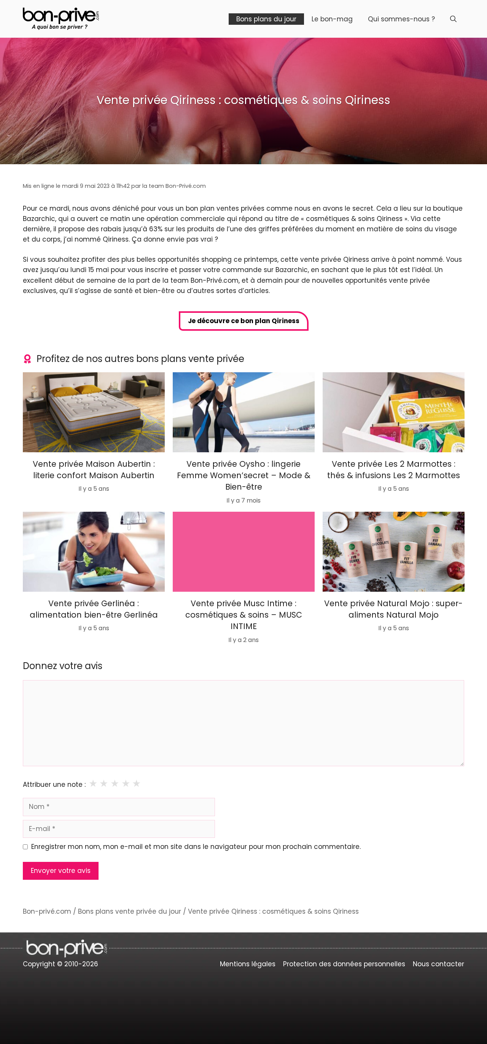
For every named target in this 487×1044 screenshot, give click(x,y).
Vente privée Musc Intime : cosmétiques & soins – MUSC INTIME (243, 614)
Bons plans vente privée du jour (129, 911)
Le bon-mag (332, 19)
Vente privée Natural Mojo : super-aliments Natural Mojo (393, 608)
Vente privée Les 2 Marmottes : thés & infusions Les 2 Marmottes (393, 469)
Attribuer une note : (54, 784)
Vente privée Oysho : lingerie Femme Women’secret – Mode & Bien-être (243, 475)
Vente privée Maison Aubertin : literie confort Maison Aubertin (94, 469)
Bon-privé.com (47, 911)
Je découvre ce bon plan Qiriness (243, 320)
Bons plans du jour (266, 19)
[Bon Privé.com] (61, 18)
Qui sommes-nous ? (401, 19)
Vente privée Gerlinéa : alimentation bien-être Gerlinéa (94, 608)
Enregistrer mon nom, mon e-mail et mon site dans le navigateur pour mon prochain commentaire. (196, 846)
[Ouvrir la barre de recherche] (453, 19)
